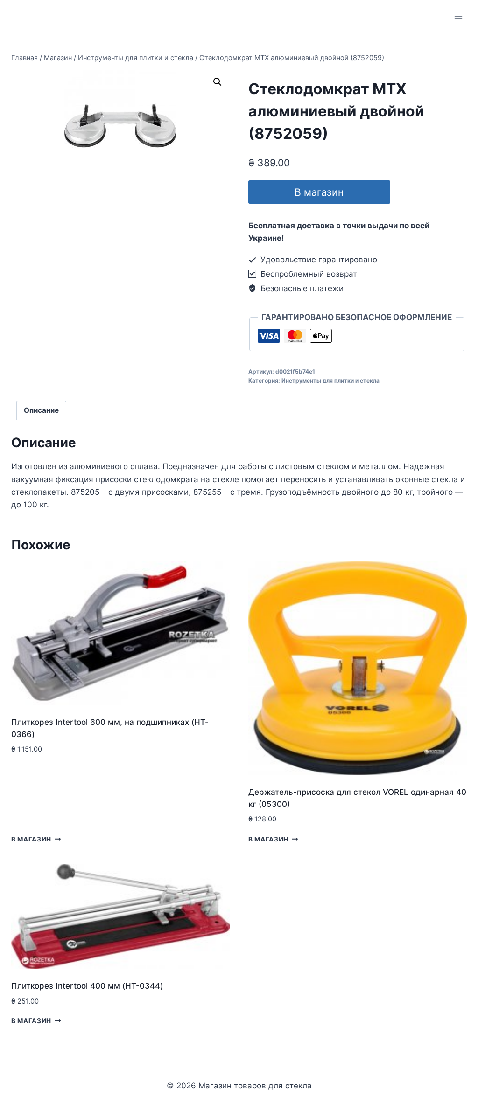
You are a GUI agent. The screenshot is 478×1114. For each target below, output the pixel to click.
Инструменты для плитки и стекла (330, 380)
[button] (217, 82)
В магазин (319, 192)
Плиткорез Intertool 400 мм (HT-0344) (87, 986)
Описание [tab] (41, 410)
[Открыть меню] (458, 18)
